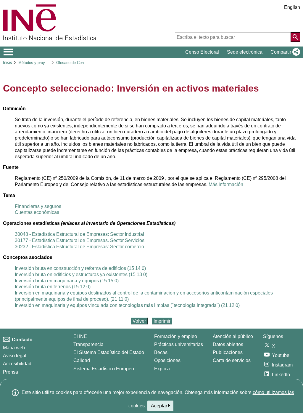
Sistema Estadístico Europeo (103, 368)
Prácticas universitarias (178, 344)
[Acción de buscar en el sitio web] (295, 37)
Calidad (81, 360)
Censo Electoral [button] (202, 52)
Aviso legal (14, 355)
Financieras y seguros (38, 206)
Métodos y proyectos (36, 62)
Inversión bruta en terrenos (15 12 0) (53, 286)
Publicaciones (228, 352)
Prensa (10, 371)
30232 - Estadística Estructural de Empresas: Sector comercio (79, 246)
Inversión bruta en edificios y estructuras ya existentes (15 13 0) (81, 274)
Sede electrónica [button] (244, 52)
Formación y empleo (175, 336)
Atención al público (233, 336)
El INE (80, 336)
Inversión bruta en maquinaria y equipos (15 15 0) (67, 280)
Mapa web (14, 347)
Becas (160, 352)
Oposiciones (167, 360)
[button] (284, 52)
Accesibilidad (17, 363)
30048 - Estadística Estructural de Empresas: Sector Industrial (79, 234)
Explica (162, 368)
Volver (139, 321)
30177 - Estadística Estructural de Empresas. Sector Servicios (79, 240)
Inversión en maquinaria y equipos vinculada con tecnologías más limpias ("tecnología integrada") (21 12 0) (127, 305)
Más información (226, 184)
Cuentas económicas (37, 212)
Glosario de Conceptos (75, 62)
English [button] (292, 7)
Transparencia (88, 344)
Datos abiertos (228, 344)
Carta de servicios (232, 360)
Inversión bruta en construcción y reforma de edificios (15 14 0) (80, 268)
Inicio (7, 62)
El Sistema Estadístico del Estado (108, 352)
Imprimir (162, 321)
